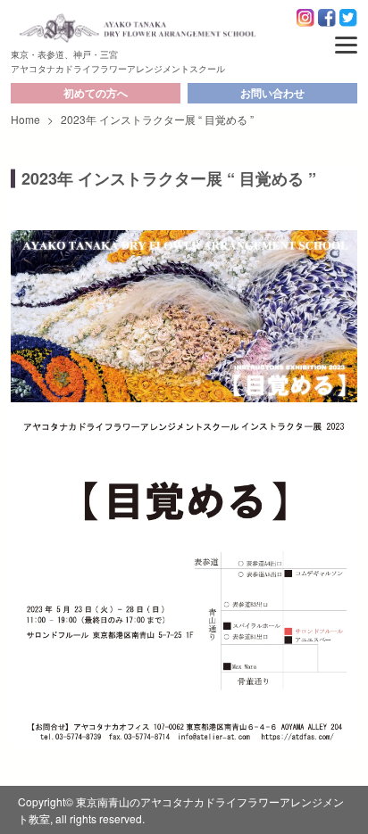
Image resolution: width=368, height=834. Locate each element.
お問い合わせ (272, 93)
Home (25, 119)
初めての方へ (95, 93)
